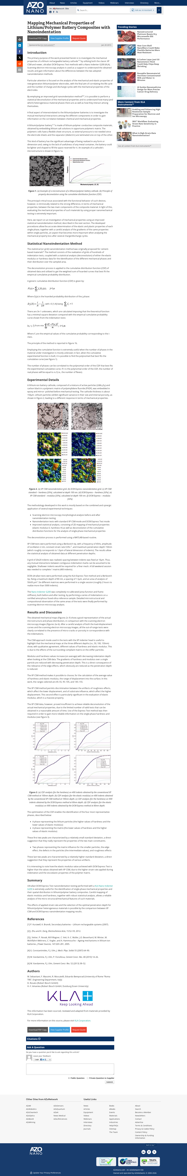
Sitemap (112, 1129)
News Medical (60, 1115)
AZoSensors (58, 1106)
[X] (20, 57)
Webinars (88, 1119)
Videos (86, 1115)
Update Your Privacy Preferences (46, 1173)
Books (111, 1106)
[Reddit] (20, 64)
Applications (114, 1119)
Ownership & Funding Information (144, 1136)
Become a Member (143, 1112)
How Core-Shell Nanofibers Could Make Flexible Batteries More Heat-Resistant (148, 49)
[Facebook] (20, 51)
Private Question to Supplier (101, 1078)
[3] (126, 63)
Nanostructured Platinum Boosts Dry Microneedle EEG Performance (147, 35)
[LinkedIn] (20, 45)
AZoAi (56, 1112)
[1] (126, 36)
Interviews (88, 1122)
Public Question (77, 1078)
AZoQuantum (59, 1109)
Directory (87, 1125)
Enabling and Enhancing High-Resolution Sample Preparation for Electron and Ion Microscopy (146, 112)
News (86, 1106)
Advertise (139, 1122)
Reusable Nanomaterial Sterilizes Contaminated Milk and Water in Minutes (149, 76)
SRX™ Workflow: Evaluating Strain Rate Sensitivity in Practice (145, 123)
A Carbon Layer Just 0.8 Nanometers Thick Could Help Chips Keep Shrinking (148, 63)
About (137, 1106)
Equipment (88, 1112)
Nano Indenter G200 (41, 591)
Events (112, 1112)
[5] (126, 91)
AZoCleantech (32, 1112)
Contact (138, 1119)
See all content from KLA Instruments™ (134, 146)
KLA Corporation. (83, 1020)
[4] (126, 77)
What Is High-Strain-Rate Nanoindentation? (144, 134)
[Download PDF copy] (20, 39)
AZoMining (30, 1122)
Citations (32, 1038)
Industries (113, 1122)
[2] (126, 50)
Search (138, 1109)
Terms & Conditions (143, 1125)
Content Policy (141, 1132)
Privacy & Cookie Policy (144, 1129)
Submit (109, 1082)
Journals (87, 1129)
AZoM (28, 1106)
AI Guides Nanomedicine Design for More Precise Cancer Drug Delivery (149, 89)
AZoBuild (30, 1119)
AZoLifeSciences (60, 1119)
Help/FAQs (113, 1125)
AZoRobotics (31, 1109)
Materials (113, 1115)
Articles (87, 1109)
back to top (150, 1145)
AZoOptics (30, 1115)
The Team (113, 1132)
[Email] (20, 70)
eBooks (112, 1109)
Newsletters (140, 1115)
